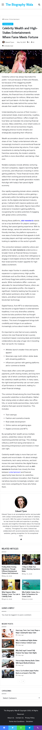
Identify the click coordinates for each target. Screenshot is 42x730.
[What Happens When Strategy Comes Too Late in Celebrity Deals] (11, 585)
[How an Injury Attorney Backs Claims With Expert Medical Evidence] (8, 663)
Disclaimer (29, 721)
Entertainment (14, 19)
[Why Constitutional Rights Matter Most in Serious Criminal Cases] (8, 643)
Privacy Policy (29, 718)
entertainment (14, 472)
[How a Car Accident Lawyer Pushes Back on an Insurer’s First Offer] (8, 673)
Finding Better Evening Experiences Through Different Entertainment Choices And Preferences (10, 570)
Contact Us (20, 718)
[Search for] (39, 5)
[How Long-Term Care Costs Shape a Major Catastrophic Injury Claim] (8, 633)
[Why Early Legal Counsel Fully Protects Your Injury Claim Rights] (8, 653)
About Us (11, 718)
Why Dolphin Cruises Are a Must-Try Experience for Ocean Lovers (30, 594)
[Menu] (3, 5)
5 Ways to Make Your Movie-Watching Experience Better (31, 569)
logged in (14, 615)
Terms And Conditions (16, 721)
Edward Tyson (9, 42)
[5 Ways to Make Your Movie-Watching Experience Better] (31, 559)
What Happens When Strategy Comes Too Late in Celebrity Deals (11, 594)
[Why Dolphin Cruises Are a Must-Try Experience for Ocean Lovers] (31, 585)
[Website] (21, 539)
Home (6, 19)
